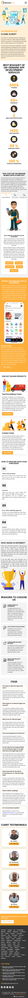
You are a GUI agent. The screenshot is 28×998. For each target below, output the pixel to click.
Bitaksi (9, 931)
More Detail (7, 414)
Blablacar (15, 931)
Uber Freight (4, 953)
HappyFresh (17, 940)
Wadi (10, 954)
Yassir (13, 956)
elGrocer (21, 935)
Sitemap (3, 958)
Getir (15, 937)
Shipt (11, 947)
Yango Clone (14, 270)
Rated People (4, 947)
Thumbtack (4, 951)
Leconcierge (20, 930)
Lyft (19, 942)
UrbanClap (4, 954)
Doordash (14, 935)
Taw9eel (17, 949)
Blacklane (22, 931)
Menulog (3, 944)
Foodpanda (8, 937)
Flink (14, 944)
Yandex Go (16, 954)
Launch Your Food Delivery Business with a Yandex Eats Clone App (13, 973)
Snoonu (3, 949)
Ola (18, 944)
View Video (13, 843)
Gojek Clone (9, 263)
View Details (7, 367)
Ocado (9, 944)
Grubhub (18, 939)
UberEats (16, 953)
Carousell (19, 933)
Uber (16, 951)
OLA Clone (19, 266)
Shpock (16, 947)
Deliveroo (3, 935)
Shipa (10, 953)
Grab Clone (19, 263)
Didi (9, 935)
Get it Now (7, 922)
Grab (13, 939)
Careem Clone (9, 266)
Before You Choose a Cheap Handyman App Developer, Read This (14, 967)
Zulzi (2, 956)
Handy (2, 940)
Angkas (10, 930)
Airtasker (3, 930)
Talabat (22, 947)
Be (14, 930)
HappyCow (9, 940)
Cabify (7, 933)
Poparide (3, 946)
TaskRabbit (10, 949)
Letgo (14, 942)
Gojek (2, 939)
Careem (13, 933)
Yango (23, 954)
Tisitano (11, 951)
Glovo (19, 937)
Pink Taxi (7, 956)
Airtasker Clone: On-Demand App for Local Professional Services (13, 976)
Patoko (19, 956)
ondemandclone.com (20, 994)
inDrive (3, 942)
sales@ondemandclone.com (9, 812)
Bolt (2, 933)
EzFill (2, 937)
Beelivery (3, 931)
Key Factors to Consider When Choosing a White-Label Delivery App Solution (13, 970)
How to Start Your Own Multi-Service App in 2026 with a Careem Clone (13, 979)
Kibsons (9, 942)
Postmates (16, 946)
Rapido (9, 946)
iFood (23, 940)
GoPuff (8, 939)
